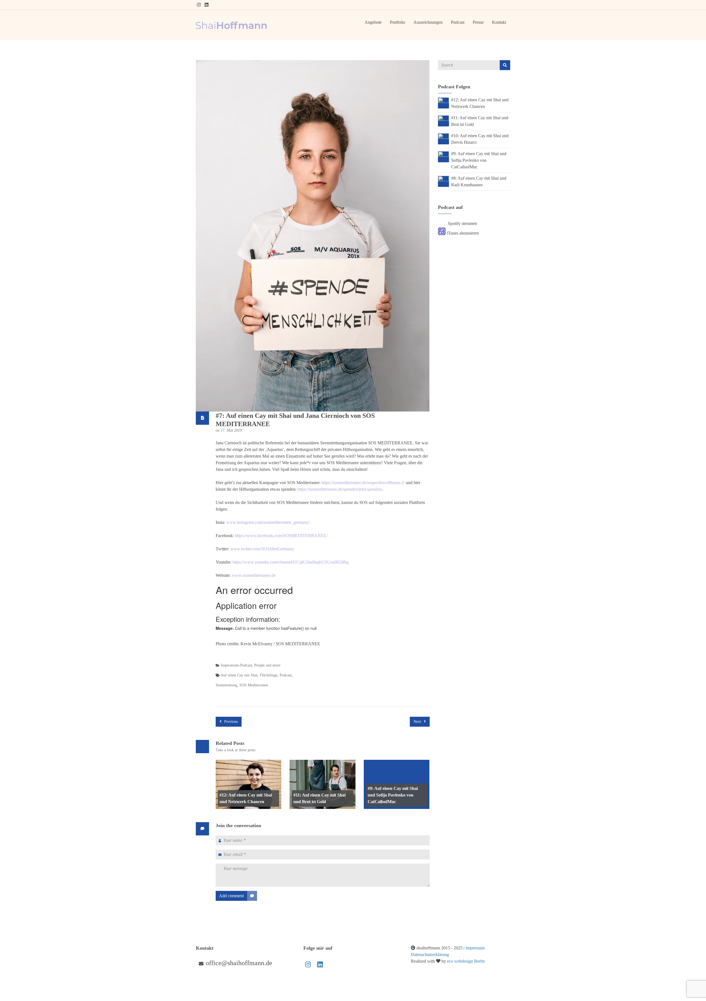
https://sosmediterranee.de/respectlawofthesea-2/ (363, 482)
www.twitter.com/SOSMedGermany (262, 548)
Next (418, 721)
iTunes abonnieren (462, 233)
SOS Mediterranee (253, 685)
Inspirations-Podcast (236, 665)
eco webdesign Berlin (466, 961)
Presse (478, 22)
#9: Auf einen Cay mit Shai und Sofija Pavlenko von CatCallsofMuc (393, 795)
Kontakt (499, 22)
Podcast (457, 22)
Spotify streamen (462, 223)
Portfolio (397, 22)
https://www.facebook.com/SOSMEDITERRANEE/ (281, 535)
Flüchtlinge (268, 675)
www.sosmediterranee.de (254, 575)
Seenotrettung (226, 685)
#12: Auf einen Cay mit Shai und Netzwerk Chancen (246, 798)
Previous (230, 721)
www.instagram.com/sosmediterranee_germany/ (268, 522)
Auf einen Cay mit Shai (239, 675)
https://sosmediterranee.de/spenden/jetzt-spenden (340, 489)
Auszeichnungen (428, 22)
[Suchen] (505, 65)
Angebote (373, 22)
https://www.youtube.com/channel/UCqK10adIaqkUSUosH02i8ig (290, 562)
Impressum (475, 948)
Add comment (231, 895)
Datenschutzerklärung (430, 954)
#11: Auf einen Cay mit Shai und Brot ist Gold (319, 798)
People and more (267, 665)
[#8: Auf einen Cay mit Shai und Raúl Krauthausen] (443, 382)
